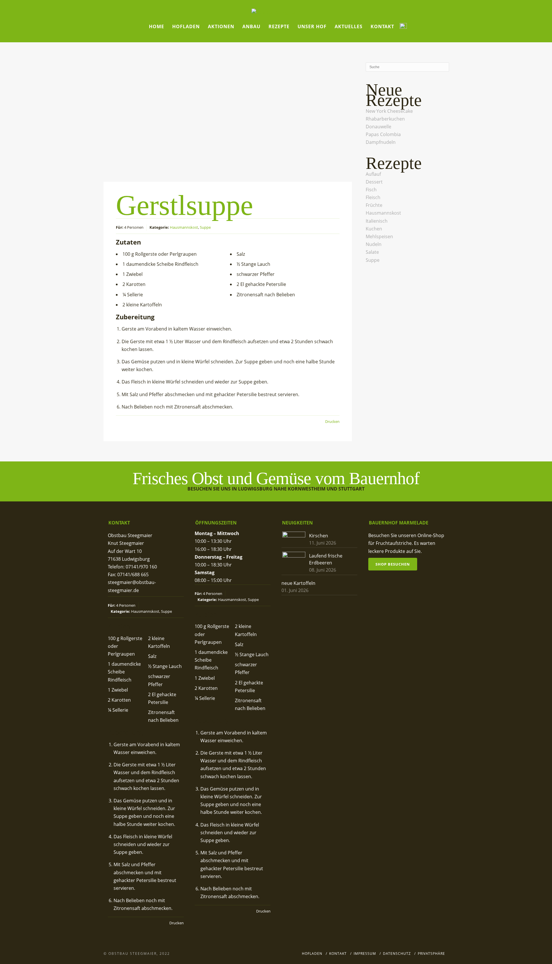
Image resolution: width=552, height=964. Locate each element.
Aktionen (221, 26)
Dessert (374, 182)
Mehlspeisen (379, 236)
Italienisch (377, 221)
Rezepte (279, 26)
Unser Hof (312, 26)
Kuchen (374, 229)
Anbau (251, 26)
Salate (372, 252)
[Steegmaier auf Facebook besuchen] (403, 26)
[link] (389, 111)
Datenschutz (397, 953)
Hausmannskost (184, 227)
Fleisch (373, 197)
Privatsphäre (431, 953)
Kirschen (318, 535)
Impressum (365, 953)
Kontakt (382, 26)
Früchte (374, 205)
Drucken (332, 421)
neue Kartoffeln (298, 583)
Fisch (371, 189)
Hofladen (186, 26)
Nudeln (374, 244)
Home (156, 26)
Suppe (205, 227)
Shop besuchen (392, 564)
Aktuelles (349, 26)
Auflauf (373, 174)
